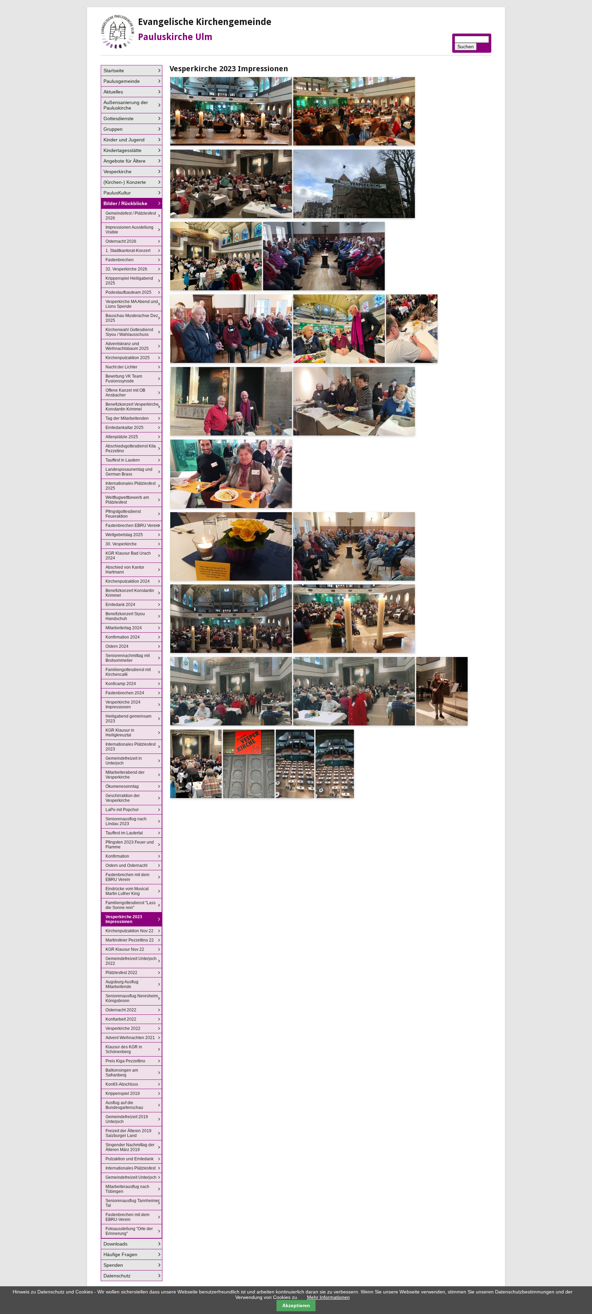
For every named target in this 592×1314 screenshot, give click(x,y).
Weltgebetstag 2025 (124, 534)
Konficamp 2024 (121, 683)
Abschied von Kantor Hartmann (125, 569)
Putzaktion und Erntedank (129, 1159)
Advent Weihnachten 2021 (130, 1037)
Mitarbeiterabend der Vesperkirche (125, 775)
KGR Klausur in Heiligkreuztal (120, 732)
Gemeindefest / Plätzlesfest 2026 (131, 215)
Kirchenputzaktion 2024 (128, 581)
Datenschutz (117, 1275)
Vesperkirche (117, 171)
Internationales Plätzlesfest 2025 (131, 486)
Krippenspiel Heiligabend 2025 (129, 281)
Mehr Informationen (328, 1297)
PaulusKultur (117, 192)
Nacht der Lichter (121, 367)
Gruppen (113, 129)
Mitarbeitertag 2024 (124, 628)
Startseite (113, 70)
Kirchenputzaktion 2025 (128, 357)
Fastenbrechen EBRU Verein (132, 525)
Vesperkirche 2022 (123, 1028)
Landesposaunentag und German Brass (129, 472)
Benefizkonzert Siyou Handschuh (125, 616)
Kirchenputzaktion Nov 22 (129, 930)
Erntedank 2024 (120, 604)
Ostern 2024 (117, 646)
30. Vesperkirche (121, 544)
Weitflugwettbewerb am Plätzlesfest (127, 500)
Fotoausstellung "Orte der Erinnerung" (129, 1231)
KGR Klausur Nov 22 (125, 949)
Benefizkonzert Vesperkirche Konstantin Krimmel (132, 407)
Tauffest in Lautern (123, 460)
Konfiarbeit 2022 (121, 1019)
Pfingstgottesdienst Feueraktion (123, 514)
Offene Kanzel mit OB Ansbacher (125, 392)
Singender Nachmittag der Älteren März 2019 (130, 1147)
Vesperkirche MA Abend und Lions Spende (132, 304)
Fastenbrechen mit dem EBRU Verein (127, 877)
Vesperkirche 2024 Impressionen (123, 704)
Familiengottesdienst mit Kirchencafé (128, 672)
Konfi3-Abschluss (122, 1084)
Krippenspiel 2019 (123, 1093)
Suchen (465, 46)
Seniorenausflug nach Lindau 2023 (126, 821)
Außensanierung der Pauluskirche (125, 105)
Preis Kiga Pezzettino (125, 1061)
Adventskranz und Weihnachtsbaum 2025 (127, 346)
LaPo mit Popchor (122, 809)
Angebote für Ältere (124, 161)
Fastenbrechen (120, 259)
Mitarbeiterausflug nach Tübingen (127, 1189)
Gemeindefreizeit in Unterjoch (124, 761)
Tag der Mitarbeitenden (127, 418)
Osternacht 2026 (121, 241)
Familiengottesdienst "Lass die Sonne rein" (131, 905)
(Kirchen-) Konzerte (124, 182)
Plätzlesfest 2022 (121, 972)
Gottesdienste (118, 118)
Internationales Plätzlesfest (131, 1168)
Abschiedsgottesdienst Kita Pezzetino (131, 448)
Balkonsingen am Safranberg (122, 1072)
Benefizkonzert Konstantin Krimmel (130, 593)
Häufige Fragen (120, 1254)
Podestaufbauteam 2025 (128, 292)
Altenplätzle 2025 (122, 436)
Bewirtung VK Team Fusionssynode (124, 378)
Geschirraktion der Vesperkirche (123, 798)
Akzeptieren (296, 1305)
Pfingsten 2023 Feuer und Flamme (130, 844)
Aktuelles (113, 91)
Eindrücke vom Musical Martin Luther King (127, 891)
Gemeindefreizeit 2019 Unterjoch (127, 1119)
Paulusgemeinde (121, 81)
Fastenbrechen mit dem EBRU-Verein (127, 1217)
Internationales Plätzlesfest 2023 (131, 746)
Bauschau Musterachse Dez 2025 (132, 318)
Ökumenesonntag (122, 786)
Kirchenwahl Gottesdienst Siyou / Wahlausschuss (129, 332)
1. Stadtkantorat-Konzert (128, 250)
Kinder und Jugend (124, 139)
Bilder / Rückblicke (125, 203)
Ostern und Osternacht (126, 865)
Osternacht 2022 (121, 1010)
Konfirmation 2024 (123, 637)
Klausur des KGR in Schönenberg (124, 1049)
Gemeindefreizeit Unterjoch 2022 (131, 961)
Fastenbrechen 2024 (125, 693)
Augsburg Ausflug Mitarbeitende (122, 984)
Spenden (113, 1265)
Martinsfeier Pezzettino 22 (130, 940)
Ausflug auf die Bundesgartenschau (124, 1105)
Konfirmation (117, 856)
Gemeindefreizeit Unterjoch (131, 1177)
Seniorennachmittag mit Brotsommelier (128, 658)
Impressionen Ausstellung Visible (129, 230)
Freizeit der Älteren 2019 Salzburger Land (128, 1133)
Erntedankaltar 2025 (125, 427)
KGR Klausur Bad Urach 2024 (128, 555)
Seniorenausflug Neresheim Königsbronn (132, 998)
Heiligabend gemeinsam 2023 (128, 718)
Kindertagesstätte (122, 150)
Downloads (115, 1244)
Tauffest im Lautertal (124, 833)
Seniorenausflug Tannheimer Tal (133, 1203)
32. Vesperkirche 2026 (126, 269)
